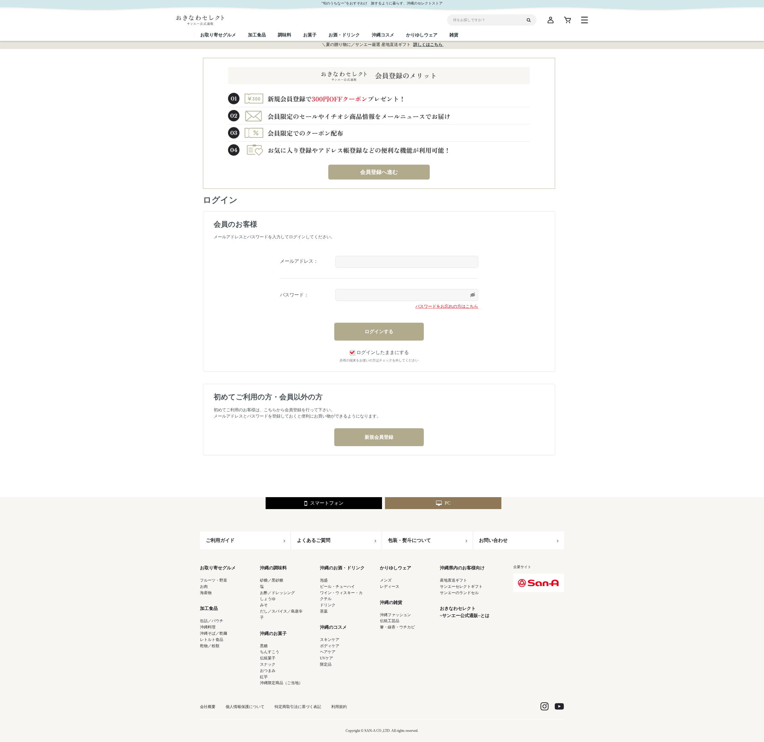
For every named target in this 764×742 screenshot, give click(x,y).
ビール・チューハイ (337, 586)
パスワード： (294, 294)
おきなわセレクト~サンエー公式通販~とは (464, 612)
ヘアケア (327, 652)
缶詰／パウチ (211, 621)
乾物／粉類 (209, 646)
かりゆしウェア (395, 567)
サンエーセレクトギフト (461, 586)
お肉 (204, 586)
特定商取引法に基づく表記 (298, 706)
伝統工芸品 (389, 621)
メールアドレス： (299, 261)
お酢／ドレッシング (277, 592)
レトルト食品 (211, 639)
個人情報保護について (245, 706)
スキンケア (329, 639)
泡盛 (324, 580)
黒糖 (264, 646)
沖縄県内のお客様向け (462, 567)
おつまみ (267, 670)
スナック (267, 664)
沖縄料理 (207, 627)
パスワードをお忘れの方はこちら (446, 306)
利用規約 (339, 706)
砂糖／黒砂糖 (271, 580)
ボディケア (329, 646)
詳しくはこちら (428, 44)
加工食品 (209, 608)
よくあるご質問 (313, 540)
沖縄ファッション (395, 615)
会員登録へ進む (379, 172)
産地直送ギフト (453, 580)
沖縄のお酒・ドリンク (342, 567)
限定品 (326, 664)
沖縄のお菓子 (273, 633)
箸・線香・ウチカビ (397, 627)
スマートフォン (327, 503)
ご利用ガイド (220, 540)
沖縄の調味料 (273, 567)
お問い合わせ (493, 540)
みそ (264, 605)
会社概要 (207, 706)
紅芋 (264, 677)
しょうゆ (267, 598)
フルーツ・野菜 (213, 580)
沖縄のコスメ (333, 627)
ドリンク (327, 605)
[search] (531, 20)
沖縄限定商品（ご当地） (281, 683)
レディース (389, 586)
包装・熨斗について (409, 540)
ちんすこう (269, 652)
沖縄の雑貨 (391, 602)
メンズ (386, 580)
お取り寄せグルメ (218, 567)
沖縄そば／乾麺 (213, 633)
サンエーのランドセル (459, 592)
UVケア (326, 658)
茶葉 (324, 611)
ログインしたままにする (382, 352)
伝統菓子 (267, 658)
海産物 (206, 592)
